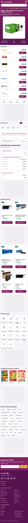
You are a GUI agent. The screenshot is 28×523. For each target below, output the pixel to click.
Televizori (16, 502)
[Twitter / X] (5, 478)
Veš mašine (3, 500)
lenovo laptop (4, 415)
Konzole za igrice (4, 502)
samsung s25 (18, 415)
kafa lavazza (4, 429)
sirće (11, 432)
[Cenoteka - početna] (14, 2)
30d (18, 122)
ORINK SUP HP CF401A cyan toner (20, 260)
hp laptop (21, 412)
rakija (17, 429)
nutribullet (10, 423)
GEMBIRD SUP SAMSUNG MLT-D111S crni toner (20, 216)
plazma (13, 435)
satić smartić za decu (6, 412)
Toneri (7, 8)
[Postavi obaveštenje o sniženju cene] (25, 127)
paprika (20, 432)
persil (8, 435)
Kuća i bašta (24, 331)
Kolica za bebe (3, 491)
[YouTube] (14, 478)
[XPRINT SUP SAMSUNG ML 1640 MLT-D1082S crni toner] (14, 27)
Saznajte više (22, 141)
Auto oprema (10, 348)
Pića (24, 322)
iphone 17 (11, 415)
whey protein (22, 429)
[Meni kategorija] (2, 2)
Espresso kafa (3, 495)
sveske (14, 409)
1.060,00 (23, 64)
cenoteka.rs (3, 483)
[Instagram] (11, 478)
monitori (12, 418)
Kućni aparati (3, 339)
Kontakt (2, 514)
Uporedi (10, 102)
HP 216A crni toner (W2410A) (19, 285)
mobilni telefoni (5, 418)
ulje (6, 432)
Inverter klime (17, 491)
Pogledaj (20, 291)
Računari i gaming (24, 340)
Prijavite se (23, 466)
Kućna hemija (10, 331)
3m (21, 122)
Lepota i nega (3, 331)
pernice (3, 409)
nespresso (11, 429)
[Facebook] (2, 478)
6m (23, 122)
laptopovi (14, 412)
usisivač (16, 423)
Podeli (17, 102)
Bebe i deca (17, 331)
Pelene (2, 489)
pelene (20, 426)
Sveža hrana (4, 322)
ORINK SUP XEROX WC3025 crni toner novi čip (7, 260)
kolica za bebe (14, 426)
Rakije (2, 497)
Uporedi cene (6, 222)
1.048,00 (23, 57)
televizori (4, 423)
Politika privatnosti (18, 516)
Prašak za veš (3, 498)
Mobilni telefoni (17, 497)
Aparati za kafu (17, 495)
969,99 (24, 50)
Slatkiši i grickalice (17, 323)
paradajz (3, 435)
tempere (9, 409)
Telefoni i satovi (3, 348)
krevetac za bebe (5, 426)
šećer (15, 432)
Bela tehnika (10, 339)
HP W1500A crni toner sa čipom (7, 216)
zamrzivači (19, 421)
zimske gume (4, 421)
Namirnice (10, 322)
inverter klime (12, 421)
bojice (19, 409)
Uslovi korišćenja (18, 514)
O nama (2, 513)
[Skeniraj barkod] (25, 5)
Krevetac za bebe (4, 493)
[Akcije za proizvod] (23, 18)
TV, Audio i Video (17, 339)
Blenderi (16, 489)
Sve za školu (3, 506)
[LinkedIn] (8, 478)
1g (26, 122)
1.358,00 (23, 86)
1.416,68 (23, 93)
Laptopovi (16, 493)
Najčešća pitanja (18, 513)
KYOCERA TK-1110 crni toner (6, 285)
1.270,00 (23, 78)
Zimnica (2, 508)
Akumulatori (16, 500)
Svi (25, 368)
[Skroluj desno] (26, 377)
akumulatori (18, 418)
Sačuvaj (24, 102)
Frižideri (15, 498)
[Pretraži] (3, 5)
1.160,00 (23, 71)
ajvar (3, 432)
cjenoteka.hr (3, 485)
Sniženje (3, 102)
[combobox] (13, 5)
